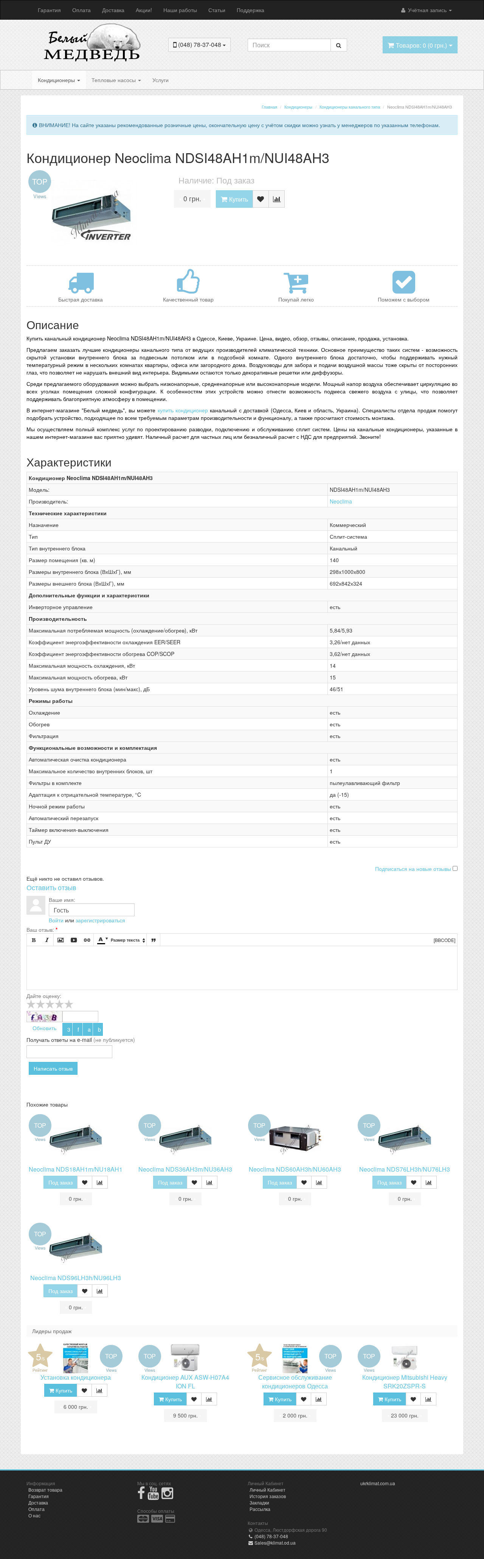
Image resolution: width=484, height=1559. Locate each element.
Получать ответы (47, 1039)
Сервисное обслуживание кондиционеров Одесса (295, 1381)
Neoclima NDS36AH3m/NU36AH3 (185, 1169)
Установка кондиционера (75, 1377)
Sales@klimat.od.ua (274, 1542)
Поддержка (250, 10)
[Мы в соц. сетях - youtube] (153, 1496)
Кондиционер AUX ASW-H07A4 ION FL (185, 1381)
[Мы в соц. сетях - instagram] (167, 1496)
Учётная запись (427, 10)
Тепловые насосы (114, 80)
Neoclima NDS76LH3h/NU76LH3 (404, 1169)
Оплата (81, 10)
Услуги (160, 80)
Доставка (113, 10)
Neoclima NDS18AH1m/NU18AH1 (76, 1169)
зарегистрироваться (100, 920)
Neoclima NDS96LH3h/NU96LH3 (75, 1277)
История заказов (268, 1496)
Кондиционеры (57, 80)
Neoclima (341, 501)
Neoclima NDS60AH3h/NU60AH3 (295, 1169)
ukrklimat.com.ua (377, 1483)
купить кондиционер (183, 410)
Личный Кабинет (267, 1489)
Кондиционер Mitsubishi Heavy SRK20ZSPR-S (404, 1381)
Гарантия (49, 10)
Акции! (144, 10)
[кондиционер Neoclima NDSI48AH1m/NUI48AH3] (94, 213)
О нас (34, 1515)
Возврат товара (45, 1489)
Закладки (259, 1502)
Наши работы (180, 10)
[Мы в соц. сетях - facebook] (141, 1496)
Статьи (216, 10)
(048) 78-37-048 (270, 1536)
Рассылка (260, 1509)
